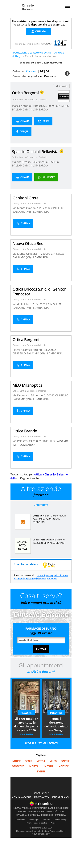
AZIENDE (64, 766)
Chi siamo (20, 820)
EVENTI (41, 771)
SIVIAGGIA (21, 815)
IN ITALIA (48, 766)
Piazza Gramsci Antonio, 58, (30, 350)
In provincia (35, 76)
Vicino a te (50, 76)
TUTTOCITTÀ (51, 812)
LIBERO (17, 808)
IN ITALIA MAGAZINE (21, 797)
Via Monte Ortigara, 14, (28, 253)
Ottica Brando (25, 430)
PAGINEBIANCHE (36, 812)
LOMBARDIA (40, 109)
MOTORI (41, 761)
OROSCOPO (18, 766)
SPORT (28, 761)
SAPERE (65, 761)
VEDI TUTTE (41, 505)
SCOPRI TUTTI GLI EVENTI (41, 743)
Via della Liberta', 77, (26, 304)
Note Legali (34, 820)
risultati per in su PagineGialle (41, 577)
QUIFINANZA (34, 815)
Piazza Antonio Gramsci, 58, (30, 106)
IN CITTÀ (33, 766)
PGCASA (22, 812)
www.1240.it (46, 43)
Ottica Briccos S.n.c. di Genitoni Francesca (40, 291)
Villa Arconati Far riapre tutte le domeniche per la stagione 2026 (26, 724)
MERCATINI (56, 712)
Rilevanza (31, 71)
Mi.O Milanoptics (27, 385)
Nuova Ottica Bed (28, 243)
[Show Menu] (67, 7)
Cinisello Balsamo (28, 7)
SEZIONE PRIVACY (60, 797)
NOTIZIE (16, 761)
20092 (51, 106)
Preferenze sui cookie (37, 823)
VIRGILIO (26, 808)
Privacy (46, 820)
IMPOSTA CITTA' (41, 797)
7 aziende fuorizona (52, 62)
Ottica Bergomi (26, 339)
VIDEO (53, 761)
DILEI (61, 812)
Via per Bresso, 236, (25, 162)
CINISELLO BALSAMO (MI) (29, 353)
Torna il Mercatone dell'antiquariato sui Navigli (56, 724)
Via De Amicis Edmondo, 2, (30, 395)
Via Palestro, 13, (23, 441)
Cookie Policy (60, 820)
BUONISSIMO (47, 815)
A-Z (41, 71)
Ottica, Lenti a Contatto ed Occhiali (29, 99)
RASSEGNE (26, 712)
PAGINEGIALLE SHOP (58, 808)
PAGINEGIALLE (39, 808)
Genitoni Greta (26, 197)
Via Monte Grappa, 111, (28, 208)
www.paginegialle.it (52, 565)
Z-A (47, 71)
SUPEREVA (60, 815)
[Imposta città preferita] (15, 7)
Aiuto (53, 823)
